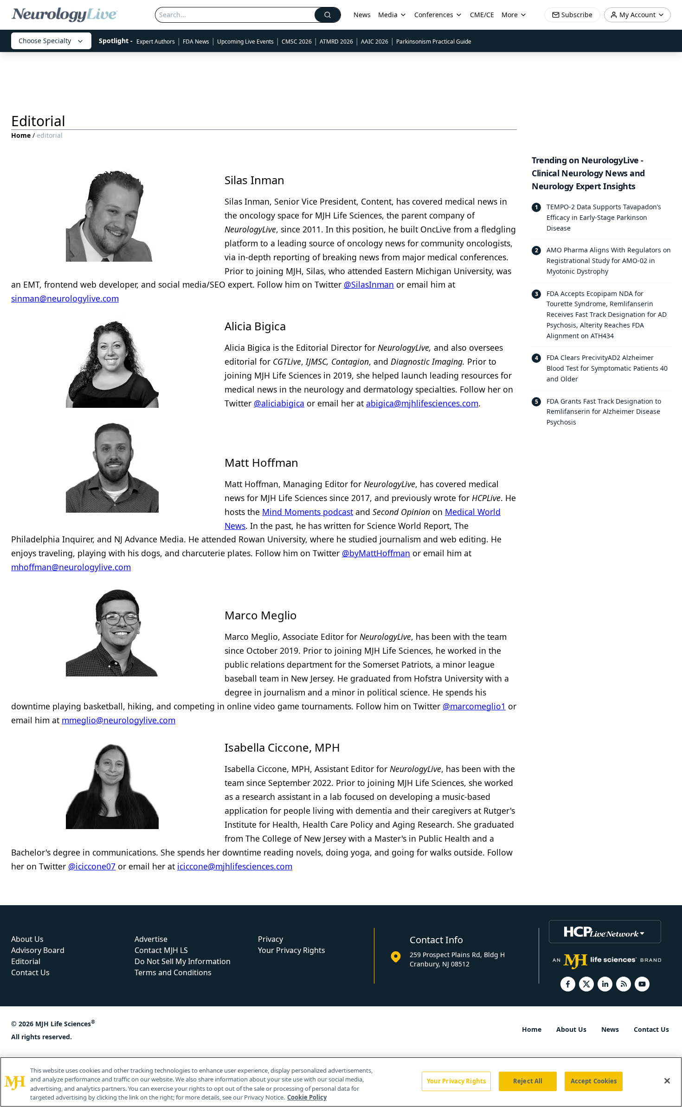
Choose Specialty (45, 40)
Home (21, 135)
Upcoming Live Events (245, 41)
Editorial (25, 961)
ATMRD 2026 (336, 41)
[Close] (667, 1080)
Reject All (527, 1081)
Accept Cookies (594, 1081)
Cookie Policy (307, 1097)
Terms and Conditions (173, 972)
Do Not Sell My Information (183, 961)
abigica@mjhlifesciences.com (422, 403)
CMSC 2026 (297, 41)
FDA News (196, 41)
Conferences (433, 14)
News (362, 14)
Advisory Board (37, 950)
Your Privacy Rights (291, 950)
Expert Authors (155, 41)
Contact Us (30, 972)
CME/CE (482, 14)
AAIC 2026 (374, 41)
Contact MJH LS (161, 950)
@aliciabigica (279, 403)
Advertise (151, 939)
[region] (341, 1082)
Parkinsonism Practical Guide (433, 41)
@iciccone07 (92, 866)
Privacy (270, 939)
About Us (27, 939)
